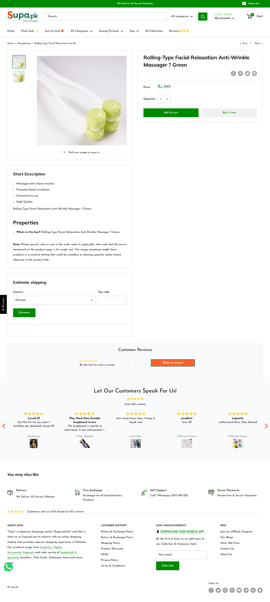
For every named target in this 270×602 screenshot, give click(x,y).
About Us (226, 554)
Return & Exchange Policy (117, 531)
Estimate (24, 312)
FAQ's (104, 554)
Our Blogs (226, 537)
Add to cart (171, 112)
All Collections (154, 31)
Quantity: (149, 99)
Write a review (173, 362)
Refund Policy (20, 330)
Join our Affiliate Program (236, 531)
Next (257, 43)
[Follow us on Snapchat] (260, 590)
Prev (245, 43)
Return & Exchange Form (116, 537)
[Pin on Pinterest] (240, 73)
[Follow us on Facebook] (211, 590)
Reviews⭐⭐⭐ (179, 31)
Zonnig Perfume (109, 31)
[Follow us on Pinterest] (232, 590)
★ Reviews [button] (3, 304)
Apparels (29, 552)
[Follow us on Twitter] (218, 590)
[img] (135, 399)
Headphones (24, 43)
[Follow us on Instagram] (225, 590)
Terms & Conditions (113, 566)
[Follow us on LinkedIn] (253, 590)
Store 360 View (230, 543)
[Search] (202, 16)
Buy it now (229, 112)
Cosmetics (46, 547)
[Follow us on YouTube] (239, 590)
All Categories (79, 31)
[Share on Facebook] (233, 73)
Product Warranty (112, 548)
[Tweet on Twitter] (247, 73)
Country (18, 292)
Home (11, 31)
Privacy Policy (109, 560)
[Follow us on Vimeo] (246, 590)
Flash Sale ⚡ (30, 31)
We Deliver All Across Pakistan (135, 3)
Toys (132, 31)
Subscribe (253, 3)
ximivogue (150, 74)
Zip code (103, 292)
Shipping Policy (110, 543)
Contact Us (227, 548)
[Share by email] (254, 73)
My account (223, 18)
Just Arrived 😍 (54, 31)
